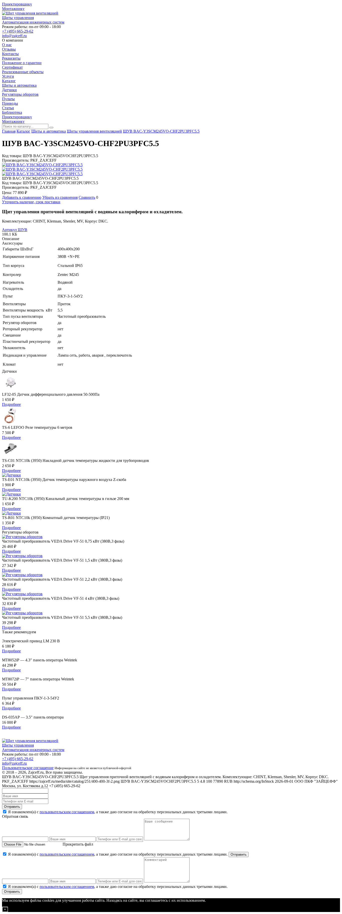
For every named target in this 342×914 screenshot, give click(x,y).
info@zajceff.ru (14, 36)
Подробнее (11, 404)
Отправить (12, 806)
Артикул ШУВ (14, 230)
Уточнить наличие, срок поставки (31, 202)
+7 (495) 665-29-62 (17, 31)
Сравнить (87, 197)
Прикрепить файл (78, 844)
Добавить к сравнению (21, 197)
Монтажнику (13, 9)
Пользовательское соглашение (28, 768)
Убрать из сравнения (60, 197)
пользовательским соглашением (67, 812)
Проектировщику (17, 4)
